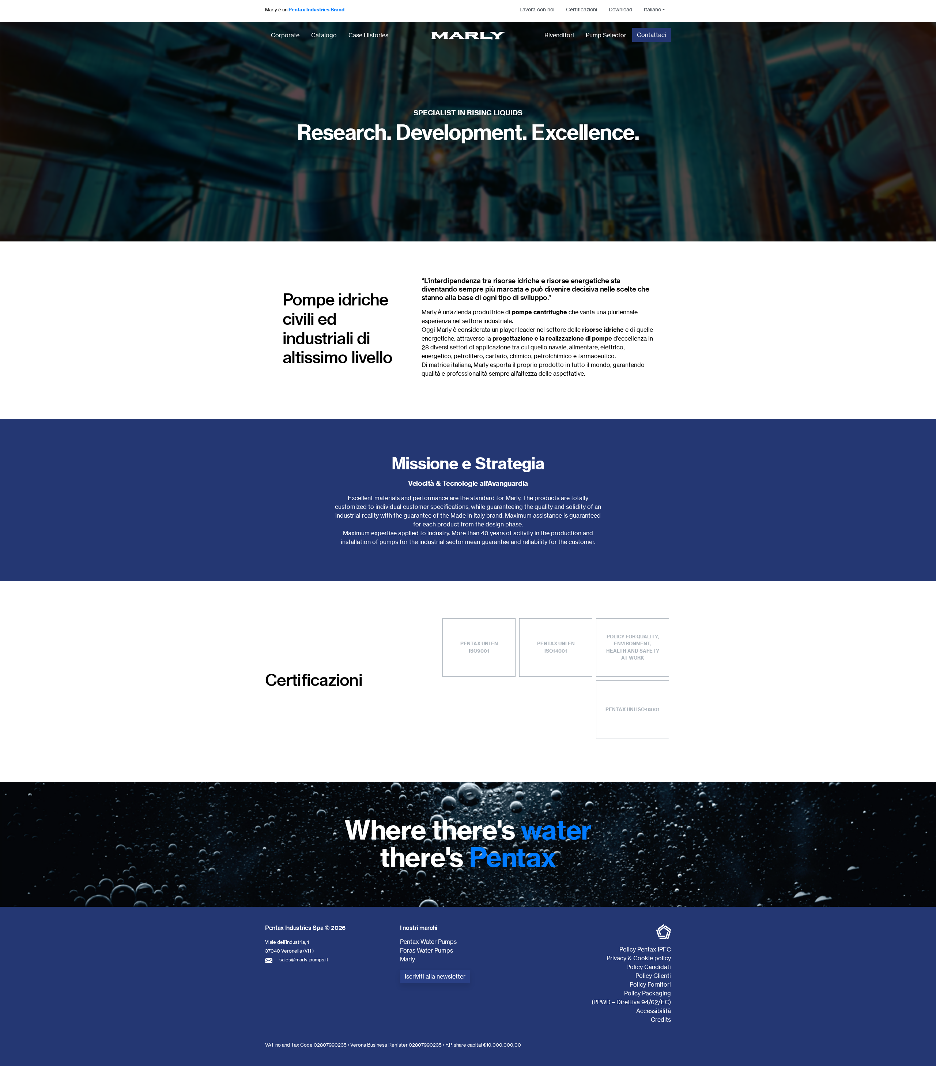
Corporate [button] (285, 35)
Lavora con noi (537, 9)
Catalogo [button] (324, 35)
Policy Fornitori (650, 984)
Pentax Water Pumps (428, 941)
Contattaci (651, 34)
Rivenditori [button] (559, 35)
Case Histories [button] (368, 35)
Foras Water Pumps (426, 950)
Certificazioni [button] (581, 9)
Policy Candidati (648, 967)
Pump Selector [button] (606, 35)
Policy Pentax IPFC (645, 949)
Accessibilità (653, 1010)
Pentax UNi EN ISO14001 (556, 647)
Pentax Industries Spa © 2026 (305, 927)
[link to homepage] (468, 35)
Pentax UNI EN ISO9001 (479, 647)
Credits (661, 1019)
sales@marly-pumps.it (303, 959)
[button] (654, 9)
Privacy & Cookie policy (639, 958)
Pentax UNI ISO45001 (632, 709)
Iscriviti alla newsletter (435, 976)
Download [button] (620, 9)
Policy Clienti (653, 975)
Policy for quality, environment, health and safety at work (632, 647)
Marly (407, 959)
